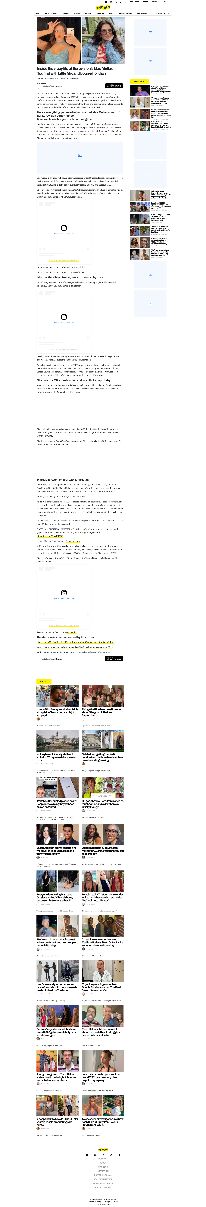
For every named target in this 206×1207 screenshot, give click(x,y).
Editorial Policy (103, 1175)
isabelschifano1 (48, 86)
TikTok (92, 356)
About (103, 1163)
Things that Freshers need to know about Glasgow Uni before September (101, 712)
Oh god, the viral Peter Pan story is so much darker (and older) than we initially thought (102, 803)
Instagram (66, 356)
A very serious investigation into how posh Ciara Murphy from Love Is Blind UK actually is (102, 1121)
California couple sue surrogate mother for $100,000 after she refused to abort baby (103, 850)
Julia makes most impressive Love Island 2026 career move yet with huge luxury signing (101, 1077)
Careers (103, 1167)
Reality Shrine (125, 13)
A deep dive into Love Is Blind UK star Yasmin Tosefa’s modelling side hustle (57, 1121)
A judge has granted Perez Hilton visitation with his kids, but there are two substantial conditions (56, 1077)
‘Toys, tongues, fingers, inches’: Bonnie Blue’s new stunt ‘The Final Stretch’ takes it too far (101, 987)
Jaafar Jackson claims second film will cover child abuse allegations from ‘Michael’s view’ (56, 850)
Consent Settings (103, 1183)
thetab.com (99, 1199)
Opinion (100, 13)
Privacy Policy (103, 1187)
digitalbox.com (105, 1204)
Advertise (156, 1)
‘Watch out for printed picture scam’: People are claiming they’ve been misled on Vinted (56, 803)
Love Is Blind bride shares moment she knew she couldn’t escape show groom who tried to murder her (161, 113)
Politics (88, 13)
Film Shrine (142, 13)
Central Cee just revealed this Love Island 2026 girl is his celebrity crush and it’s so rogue (56, 1032)
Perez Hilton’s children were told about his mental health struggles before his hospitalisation (101, 1032)
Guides (112, 13)
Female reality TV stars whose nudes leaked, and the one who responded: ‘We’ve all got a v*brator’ (102, 897)
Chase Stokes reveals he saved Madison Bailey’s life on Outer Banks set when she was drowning (102, 942)
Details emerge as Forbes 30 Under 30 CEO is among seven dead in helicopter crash (160, 217)
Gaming (77, 13)
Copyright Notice (103, 1179)
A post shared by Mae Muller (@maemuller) (64, 260)
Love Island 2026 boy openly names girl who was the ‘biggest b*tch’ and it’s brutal (161, 205)
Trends (66, 13)
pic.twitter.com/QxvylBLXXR (50, 536)
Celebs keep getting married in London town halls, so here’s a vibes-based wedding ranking (102, 757)
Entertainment (52, 13)
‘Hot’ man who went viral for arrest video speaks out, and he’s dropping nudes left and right (56, 942)
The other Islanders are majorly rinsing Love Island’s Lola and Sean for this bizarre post (160, 229)
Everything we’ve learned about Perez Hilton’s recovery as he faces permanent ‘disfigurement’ (161, 89)
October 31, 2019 (73, 541)
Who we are (134, 1)
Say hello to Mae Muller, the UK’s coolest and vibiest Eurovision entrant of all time (76, 642)
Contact (145, 1)
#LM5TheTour (93, 532)
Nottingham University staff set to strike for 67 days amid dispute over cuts (56, 757)
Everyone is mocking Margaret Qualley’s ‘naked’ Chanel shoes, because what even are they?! (54, 897)
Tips (164, 1)
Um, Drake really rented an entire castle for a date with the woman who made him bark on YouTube (57, 987)
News (38, 13)
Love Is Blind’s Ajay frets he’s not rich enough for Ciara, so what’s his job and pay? (57, 712)
